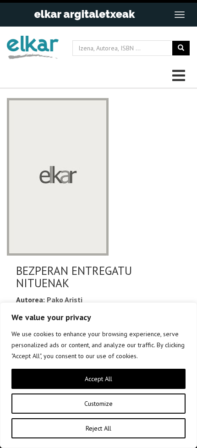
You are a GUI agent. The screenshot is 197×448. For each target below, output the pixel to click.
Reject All (98, 428)
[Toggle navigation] (180, 14)
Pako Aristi (64, 299)
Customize (98, 403)
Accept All (98, 379)
